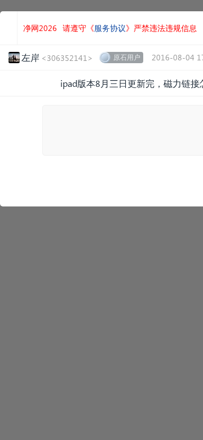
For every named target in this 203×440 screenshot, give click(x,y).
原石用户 (126, 57)
